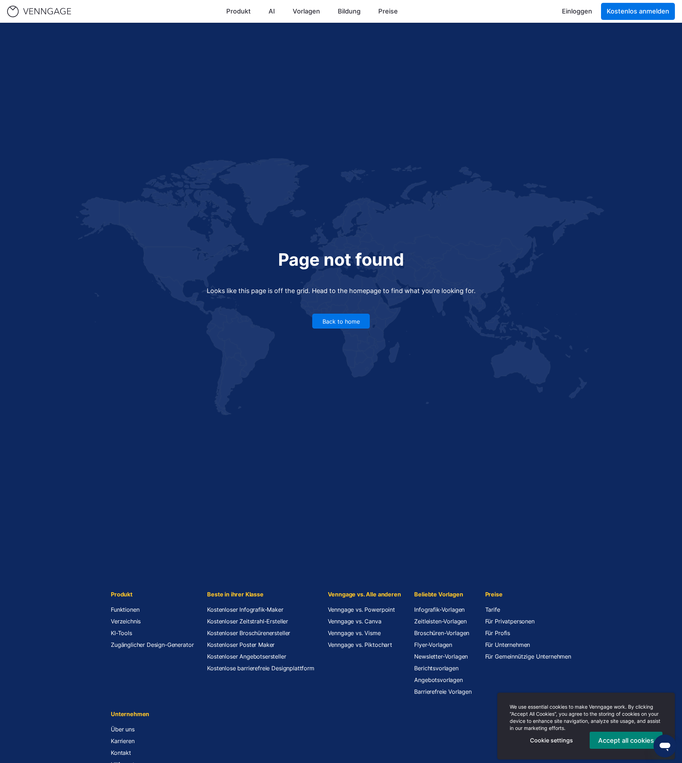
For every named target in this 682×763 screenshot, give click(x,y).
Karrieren (123, 741)
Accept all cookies (626, 740)
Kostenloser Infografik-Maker (245, 609)
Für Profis (497, 633)
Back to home (341, 321)
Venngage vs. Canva (354, 621)
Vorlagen (306, 11)
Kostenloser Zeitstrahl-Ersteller (247, 621)
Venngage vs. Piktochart (360, 644)
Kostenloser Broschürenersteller (248, 633)
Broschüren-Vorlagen (441, 633)
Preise (388, 11)
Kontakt (121, 752)
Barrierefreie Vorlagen (442, 691)
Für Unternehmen (507, 644)
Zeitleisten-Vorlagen (440, 621)
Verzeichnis (126, 621)
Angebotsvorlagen (438, 679)
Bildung (349, 11)
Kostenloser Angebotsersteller (246, 656)
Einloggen (577, 11)
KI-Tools (121, 633)
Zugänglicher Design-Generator (152, 644)
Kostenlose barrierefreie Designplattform (260, 668)
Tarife (492, 609)
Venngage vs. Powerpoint (361, 609)
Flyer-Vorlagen (433, 644)
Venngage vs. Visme (354, 633)
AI (272, 11)
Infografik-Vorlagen (439, 609)
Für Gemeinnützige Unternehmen (528, 656)
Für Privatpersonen (510, 621)
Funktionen (125, 609)
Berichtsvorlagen (436, 668)
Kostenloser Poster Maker (241, 644)
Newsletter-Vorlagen (441, 656)
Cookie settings (551, 740)
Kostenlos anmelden (638, 11)
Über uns (123, 729)
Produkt (238, 11)
